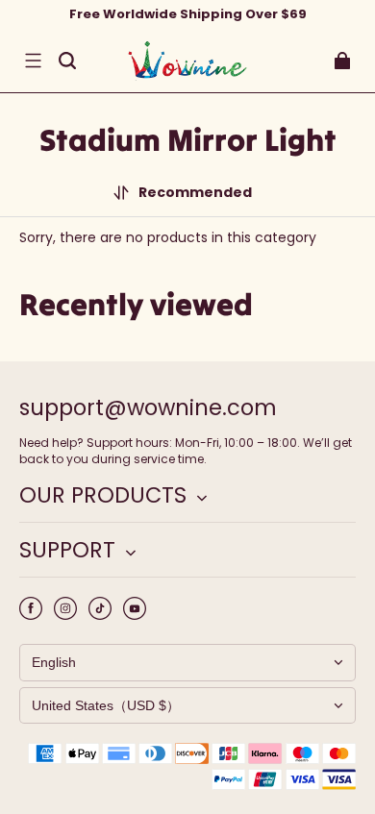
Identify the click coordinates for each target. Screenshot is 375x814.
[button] (32, 60)
